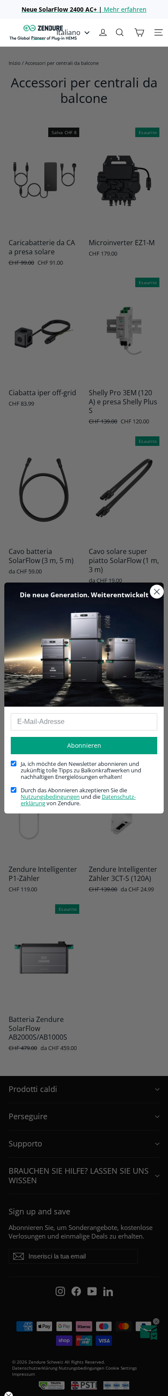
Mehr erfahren (84, 9)
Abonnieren (84, 745)
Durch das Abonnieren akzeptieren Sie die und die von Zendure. (78, 797)
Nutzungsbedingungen (50, 796)
